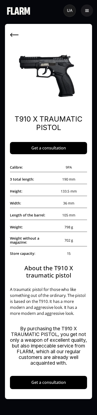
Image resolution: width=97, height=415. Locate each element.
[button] (87, 10)
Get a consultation (48, 148)
